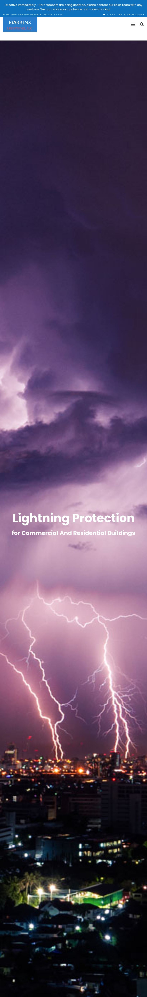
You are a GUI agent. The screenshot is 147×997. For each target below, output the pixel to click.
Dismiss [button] (116, 9)
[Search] (141, 24)
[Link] (20, 24)
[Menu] (133, 24)
